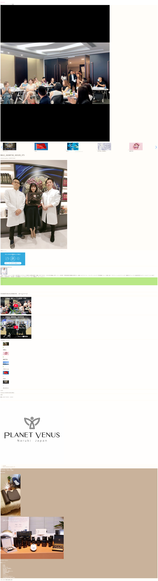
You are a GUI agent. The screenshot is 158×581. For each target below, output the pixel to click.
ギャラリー (5, 574)
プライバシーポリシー (8, 576)
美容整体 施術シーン (8, 571)
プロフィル (5, 567)
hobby (4, 565)
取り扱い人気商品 (7, 568)
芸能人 (4, 573)
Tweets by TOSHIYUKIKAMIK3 (7, 392)
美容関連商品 (6, 572)
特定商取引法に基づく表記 (9, 577)
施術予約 (5, 569)
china (4, 564)
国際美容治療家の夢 (2, 2)
